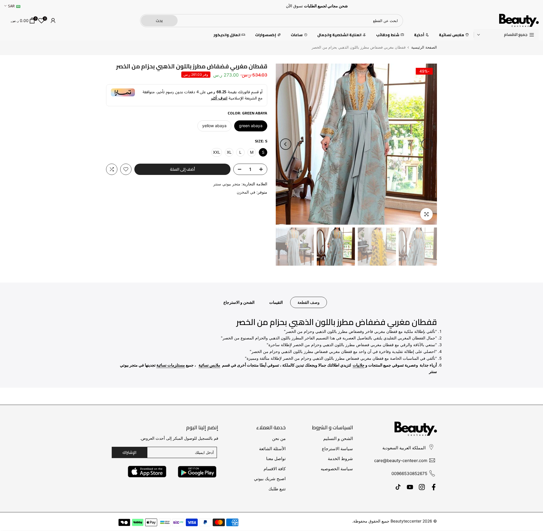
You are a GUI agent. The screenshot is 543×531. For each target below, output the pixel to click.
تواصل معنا (276, 458)
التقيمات (276, 302)
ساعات (297, 35)
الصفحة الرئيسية (424, 47)
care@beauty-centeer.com (400, 460)
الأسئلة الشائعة (272, 448)
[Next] (285, 144)
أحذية (419, 35)
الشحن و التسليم (338, 438)
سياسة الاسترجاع (337, 448)
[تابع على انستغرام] (422, 487)
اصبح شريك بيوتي (270, 478)
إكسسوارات (265, 35)
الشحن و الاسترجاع (239, 302)
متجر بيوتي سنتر (226, 183)
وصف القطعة (309, 302)
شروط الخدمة (340, 458)
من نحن (279, 438)
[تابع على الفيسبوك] (433, 487)
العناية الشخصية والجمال (339, 35)
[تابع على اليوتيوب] (410, 487)
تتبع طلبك (277, 488)
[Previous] (427, 144)
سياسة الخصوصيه (337, 468)
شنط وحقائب (387, 35)
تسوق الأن (294, 6)
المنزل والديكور (227, 35)
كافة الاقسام (275, 468)
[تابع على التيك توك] (398, 487)
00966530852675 (409, 473)
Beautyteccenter (406, 521)
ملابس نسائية (451, 35)
